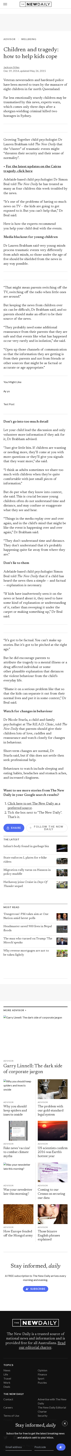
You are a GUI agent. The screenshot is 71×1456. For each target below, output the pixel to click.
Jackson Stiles (11, 67)
